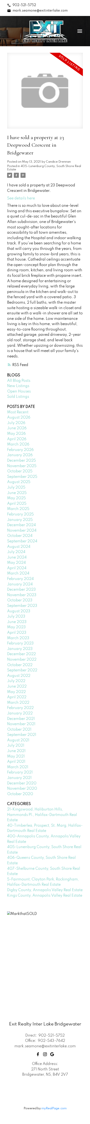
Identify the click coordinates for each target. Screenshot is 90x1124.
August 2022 (18, 676)
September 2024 (22, 541)
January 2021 (19, 778)
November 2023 (21, 595)
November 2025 (21, 466)
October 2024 (19, 536)
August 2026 (18, 417)
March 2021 (17, 767)
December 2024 (21, 525)
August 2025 (18, 482)
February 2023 (20, 643)
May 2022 (16, 692)
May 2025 (16, 498)
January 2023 (20, 649)
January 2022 (20, 713)
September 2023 (22, 606)
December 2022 (21, 654)
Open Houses (19, 391)
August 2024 (18, 547)
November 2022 (21, 659)
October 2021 (19, 729)
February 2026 (20, 450)
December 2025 (21, 461)
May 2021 (16, 756)
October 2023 (19, 600)
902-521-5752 (24, 5)
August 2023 (18, 611)
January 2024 (20, 584)
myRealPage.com (54, 1108)
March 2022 (18, 703)
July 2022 (16, 681)
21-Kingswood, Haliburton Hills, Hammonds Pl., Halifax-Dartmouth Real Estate (42, 815)
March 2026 (18, 444)
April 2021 (16, 762)
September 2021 (21, 735)
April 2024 (16, 568)
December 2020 (21, 783)
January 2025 (20, 520)
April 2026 (16, 439)
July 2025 (16, 487)
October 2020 (20, 794)
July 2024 (16, 552)
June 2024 (17, 557)
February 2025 (20, 514)
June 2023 (17, 622)
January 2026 (20, 455)
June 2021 (16, 751)
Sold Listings (18, 397)
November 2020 (22, 789)
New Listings (18, 386)
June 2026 (17, 428)
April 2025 (16, 504)
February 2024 (20, 579)
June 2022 (17, 686)
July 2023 (16, 616)
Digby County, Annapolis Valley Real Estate (45, 890)
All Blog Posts (18, 381)
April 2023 (16, 633)
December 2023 (21, 590)
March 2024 (18, 573)
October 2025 (19, 471)
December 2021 (21, 719)
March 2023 (18, 638)
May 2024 (16, 563)
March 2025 (18, 509)
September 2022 (22, 670)
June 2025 (17, 493)
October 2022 (19, 665)
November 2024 (21, 530)
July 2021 (15, 745)
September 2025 (22, 477)
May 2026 (16, 434)
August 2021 (18, 740)
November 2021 (21, 724)
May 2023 (16, 627)
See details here (21, 198)
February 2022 (20, 708)
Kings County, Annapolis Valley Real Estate (44, 895)
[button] (21, 5)
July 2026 (16, 423)
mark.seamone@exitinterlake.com (40, 10)
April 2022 (16, 697)
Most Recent (17, 412)
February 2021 (20, 772)
